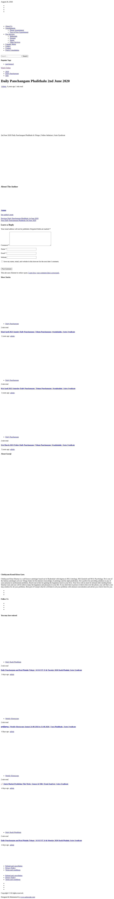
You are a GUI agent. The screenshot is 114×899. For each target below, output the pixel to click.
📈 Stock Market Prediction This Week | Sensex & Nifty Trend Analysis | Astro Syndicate (34, 784)
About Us (8, 26)
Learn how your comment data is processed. (43, 273)
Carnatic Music (10, 44)
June (7, 76)
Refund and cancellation (13, 866)
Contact (8, 48)
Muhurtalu (13, 36)
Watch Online (6, 68)
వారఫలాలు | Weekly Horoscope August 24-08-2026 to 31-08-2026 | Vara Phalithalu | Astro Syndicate (38, 727)
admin (12, 336)
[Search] (1, 54)
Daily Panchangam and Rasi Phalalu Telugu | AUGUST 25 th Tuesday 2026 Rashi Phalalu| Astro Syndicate (41, 670)
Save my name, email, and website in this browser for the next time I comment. (31, 261)
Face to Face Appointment (19, 32)
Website (3, 257)
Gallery (8, 46)
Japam (12, 40)
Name (3, 249)
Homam (12, 38)
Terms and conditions (12, 870)
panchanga (9, 64)
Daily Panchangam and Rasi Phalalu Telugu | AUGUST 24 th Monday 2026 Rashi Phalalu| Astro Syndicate (41, 840)
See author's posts (7, 215)
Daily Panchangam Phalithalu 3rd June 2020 (18, 220)
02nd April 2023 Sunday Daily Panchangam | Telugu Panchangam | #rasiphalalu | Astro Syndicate (38, 332)
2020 (7, 72)
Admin (4, 86)
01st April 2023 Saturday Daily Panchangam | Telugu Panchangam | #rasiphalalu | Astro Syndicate (38, 388)
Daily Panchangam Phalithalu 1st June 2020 (19, 218)
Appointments (10, 28)
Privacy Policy (10, 868)
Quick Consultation (12, 50)
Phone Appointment (17, 30)
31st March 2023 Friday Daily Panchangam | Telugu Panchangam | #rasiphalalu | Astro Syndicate (38, 445)
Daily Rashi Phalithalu (13, 662)
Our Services (9, 34)
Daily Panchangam (12, 74)
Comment (5, 245)
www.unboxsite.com (27, 897)
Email (3, 253)
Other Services (15, 42)
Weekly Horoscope (12, 719)
